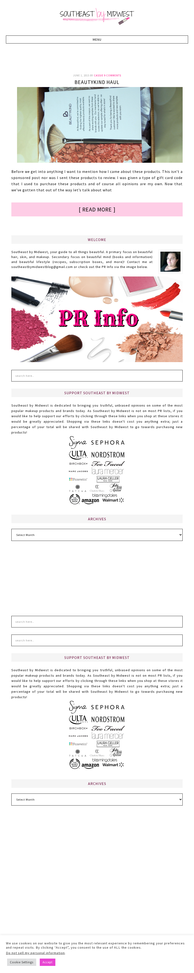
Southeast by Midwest (97, 16)
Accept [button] (48, 962)
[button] (97, 39)
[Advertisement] (97, 61)
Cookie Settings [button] (21, 962)
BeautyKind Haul (97, 82)
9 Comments (112, 75)
